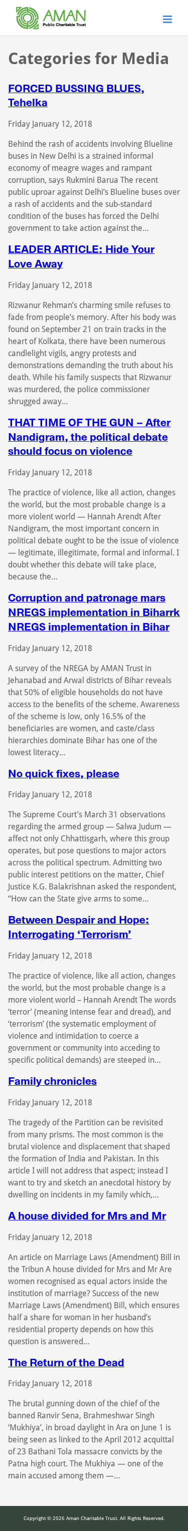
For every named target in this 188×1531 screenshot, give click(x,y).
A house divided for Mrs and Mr (87, 1215)
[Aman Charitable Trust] (51, 29)
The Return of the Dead (66, 1362)
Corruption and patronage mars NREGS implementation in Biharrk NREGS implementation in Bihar (94, 612)
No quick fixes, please (63, 773)
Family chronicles (52, 1081)
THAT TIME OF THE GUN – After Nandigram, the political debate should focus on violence (89, 437)
